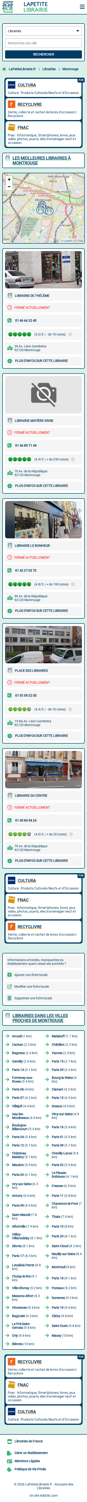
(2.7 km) (64, 1061)
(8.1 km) (27, 1236)
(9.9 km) (21, 1335)
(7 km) (67, 1205)
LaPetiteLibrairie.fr (22, 69)
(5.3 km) (26, 1127)
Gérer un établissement (31, 1453)
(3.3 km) (64, 1070)
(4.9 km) (27, 1116)
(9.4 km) (26, 1307)
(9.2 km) (27, 1288)
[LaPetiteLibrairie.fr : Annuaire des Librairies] (31, 7)
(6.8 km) (64, 1195)
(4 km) (64, 1079)
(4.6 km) (63, 1106)
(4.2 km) (64, 1089)
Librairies (49, 69)
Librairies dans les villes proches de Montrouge (40, 1018)
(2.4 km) (25, 1053)
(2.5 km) (63, 1053)
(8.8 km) (26, 1267)
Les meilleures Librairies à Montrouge (42, 160)
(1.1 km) (64, 1036)
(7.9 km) (62, 1216)
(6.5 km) (64, 1186)
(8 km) (63, 1226)
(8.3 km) (24, 1256)
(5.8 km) (65, 1155)
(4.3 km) (64, 1098)
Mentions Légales (27, 1461)
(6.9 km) (24, 1205)
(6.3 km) (25, 1186)
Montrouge (70, 69)
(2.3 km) (64, 1044)
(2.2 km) (24, 1044)
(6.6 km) (23, 1195)
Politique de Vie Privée (30, 1469)
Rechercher (43, 54)
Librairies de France (29, 1441)
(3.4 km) (23, 1079)
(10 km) (62, 1335)
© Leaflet (66, 240)
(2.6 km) (23, 1061)
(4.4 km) (23, 1106)
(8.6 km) (67, 1256)
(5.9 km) (24, 1165)
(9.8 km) (62, 1316)
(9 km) (63, 1267)
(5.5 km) (64, 1137)
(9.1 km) (24, 1278)
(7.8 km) (24, 1216)
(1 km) (22, 1036)
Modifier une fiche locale (31, 986)
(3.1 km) (24, 1070)
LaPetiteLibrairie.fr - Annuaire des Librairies (49, 1486)
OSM (80, 240)
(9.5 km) (25, 1316)
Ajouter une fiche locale (31, 975)
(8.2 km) (66, 1246)
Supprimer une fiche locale (33, 998)
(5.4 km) (64, 1127)
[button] (39, 209)
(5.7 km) (24, 1145)
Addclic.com (49, 1495)
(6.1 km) (24, 1175)
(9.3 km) (26, 1297)
